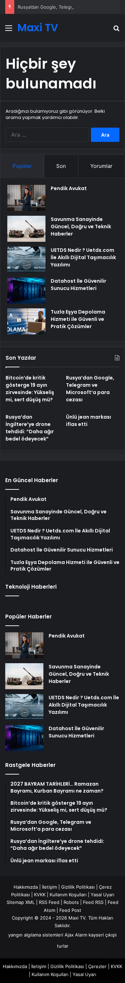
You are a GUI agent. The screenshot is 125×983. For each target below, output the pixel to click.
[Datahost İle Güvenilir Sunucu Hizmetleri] (26, 290)
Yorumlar (101, 166)
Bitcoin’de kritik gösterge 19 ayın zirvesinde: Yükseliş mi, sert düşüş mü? (30, 388)
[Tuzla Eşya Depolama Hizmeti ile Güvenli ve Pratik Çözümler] (26, 321)
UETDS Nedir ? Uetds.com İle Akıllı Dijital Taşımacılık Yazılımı (83, 257)
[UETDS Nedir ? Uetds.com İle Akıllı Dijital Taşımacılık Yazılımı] (26, 260)
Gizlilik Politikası (78, 887)
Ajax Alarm (76, 935)
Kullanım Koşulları (68, 894)
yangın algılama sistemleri (35, 935)
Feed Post (70, 910)
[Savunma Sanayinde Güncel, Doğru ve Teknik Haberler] (26, 229)
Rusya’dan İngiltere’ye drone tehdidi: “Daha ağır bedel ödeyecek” (30, 427)
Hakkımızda (26, 887)
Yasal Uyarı (102, 894)
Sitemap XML (21, 902)
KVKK (39, 894)
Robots (71, 902)
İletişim (49, 887)
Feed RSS (93, 902)
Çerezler (97, 966)
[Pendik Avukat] (26, 198)
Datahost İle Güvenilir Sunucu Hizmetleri (78, 284)
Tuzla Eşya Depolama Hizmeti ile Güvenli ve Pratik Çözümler (78, 319)
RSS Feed (49, 902)
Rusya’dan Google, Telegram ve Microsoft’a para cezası (90, 388)
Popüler (22, 166)
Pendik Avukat (69, 188)
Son (61, 166)
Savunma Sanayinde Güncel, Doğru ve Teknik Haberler (81, 226)
